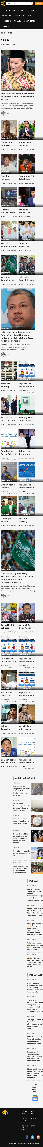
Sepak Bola (19, 15)
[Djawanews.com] (2, 3)
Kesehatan (16, 783)
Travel (17, 21)
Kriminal (5, 26)
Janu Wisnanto (4, 492)
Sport (29, 15)
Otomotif (6, 15)
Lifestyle (32, 10)
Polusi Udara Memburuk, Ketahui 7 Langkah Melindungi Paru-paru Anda (21, 807)
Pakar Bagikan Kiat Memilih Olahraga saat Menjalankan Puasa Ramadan (20, 869)
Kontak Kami (33, 1112)
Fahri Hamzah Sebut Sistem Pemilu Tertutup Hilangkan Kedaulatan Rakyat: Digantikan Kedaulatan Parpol (17, 336)
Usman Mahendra (23, 390)
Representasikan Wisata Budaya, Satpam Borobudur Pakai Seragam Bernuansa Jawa (34, 1056)
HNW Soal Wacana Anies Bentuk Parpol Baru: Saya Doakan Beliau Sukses (18, 96)
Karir (33, 1126)
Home (3, 33)
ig (38, 1139)
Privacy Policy (24, 1120)
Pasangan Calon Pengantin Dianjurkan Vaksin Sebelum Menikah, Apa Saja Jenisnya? (21, 791)
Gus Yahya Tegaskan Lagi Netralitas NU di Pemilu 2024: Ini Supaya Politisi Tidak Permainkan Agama (17, 578)
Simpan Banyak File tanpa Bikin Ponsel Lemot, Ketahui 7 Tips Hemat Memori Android (21, 838)
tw (32, 1139)
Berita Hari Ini (8, 10)
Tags (10, 33)
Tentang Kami (24, 1112)
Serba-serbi (29, 21)
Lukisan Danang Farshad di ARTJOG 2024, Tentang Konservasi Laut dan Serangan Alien (35, 987)
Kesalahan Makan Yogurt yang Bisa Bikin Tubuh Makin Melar (21, 821)
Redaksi (33, 1119)
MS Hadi (6, 113)
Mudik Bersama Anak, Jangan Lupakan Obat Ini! (21, 853)
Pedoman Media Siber (25, 1128)
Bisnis (20, 10)
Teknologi (6, 21)
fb (27, 1139)
